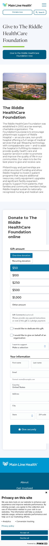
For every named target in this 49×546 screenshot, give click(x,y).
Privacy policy (8, 526)
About (25, 482)
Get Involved (24, 488)
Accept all (24, 532)
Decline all (24, 538)
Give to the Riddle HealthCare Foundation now (24, 54)
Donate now (17, 12)
